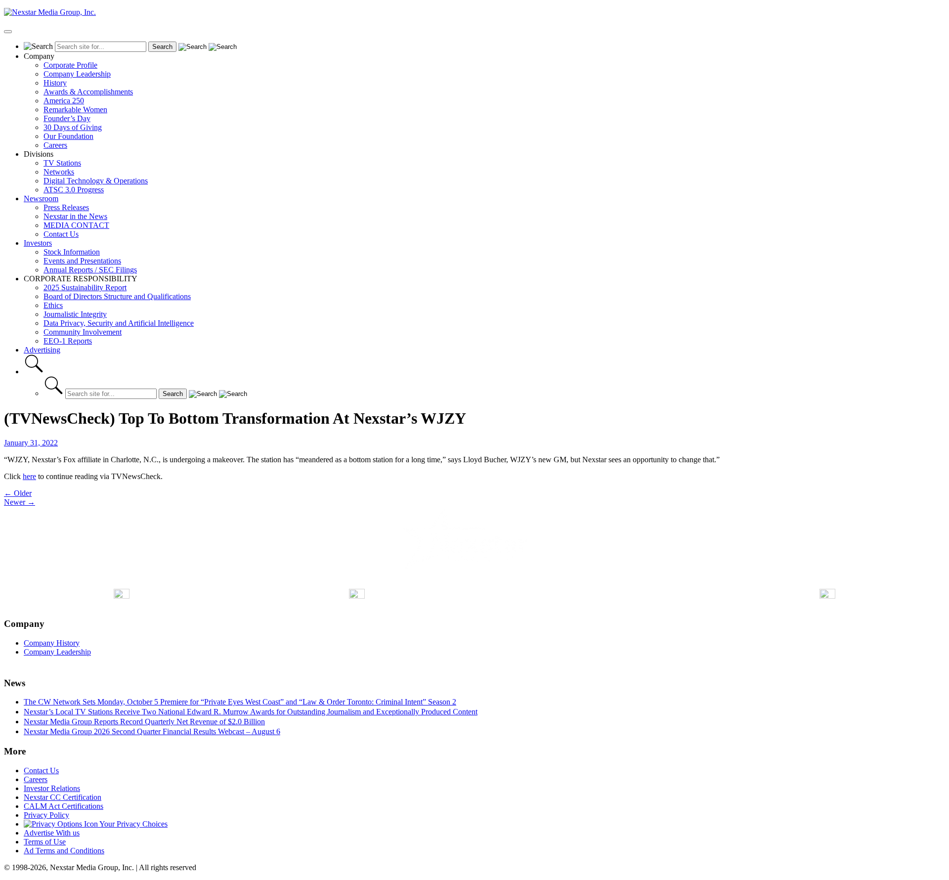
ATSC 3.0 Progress (73, 189)
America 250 (63, 100)
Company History (52, 643)
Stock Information (71, 252)
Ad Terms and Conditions (64, 850)
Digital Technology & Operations (95, 180)
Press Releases (66, 207)
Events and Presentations (82, 261)
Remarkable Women (75, 109)
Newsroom (41, 198)
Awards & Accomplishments (88, 92)
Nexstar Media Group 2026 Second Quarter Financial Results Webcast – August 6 (152, 731)
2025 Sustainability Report (85, 287)
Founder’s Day (66, 118)
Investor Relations (52, 788)
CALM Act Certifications (63, 806)
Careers (55, 145)
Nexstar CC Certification (62, 797)
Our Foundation (68, 136)
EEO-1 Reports (67, 341)
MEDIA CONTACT (76, 225)
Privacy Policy (46, 815)
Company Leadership (77, 74)
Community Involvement (82, 332)
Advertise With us (52, 833)
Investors (38, 243)
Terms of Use (45, 841)
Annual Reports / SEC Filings (90, 269)
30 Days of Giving (72, 127)
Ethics (53, 305)
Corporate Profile (70, 65)
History (55, 83)
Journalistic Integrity (75, 314)
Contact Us (61, 234)
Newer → (19, 502)
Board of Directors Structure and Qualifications (117, 296)
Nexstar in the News (75, 216)
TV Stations (62, 163)
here (29, 476)
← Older (18, 493)
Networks (58, 172)
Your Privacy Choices (133, 824)
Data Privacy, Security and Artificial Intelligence (118, 323)
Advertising (42, 350)
